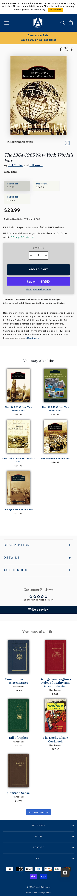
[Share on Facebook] (61, 49)
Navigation (38, 825)
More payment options (38, 289)
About (39, 837)
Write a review (38, 610)
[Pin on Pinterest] (72, 49)
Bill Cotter (15, 165)
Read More (33, 338)
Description (17, 545)
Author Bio (16, 570)
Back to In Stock (41, 812)
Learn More (55, 10)
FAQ (38, 858)
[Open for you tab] (65, 872)
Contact (38, 847)
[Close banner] (73, 7)
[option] (38, 38)
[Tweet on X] (66, 49)
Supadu (48, 893)
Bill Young (36, 165)
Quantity (38, 248)
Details (12, 558)
